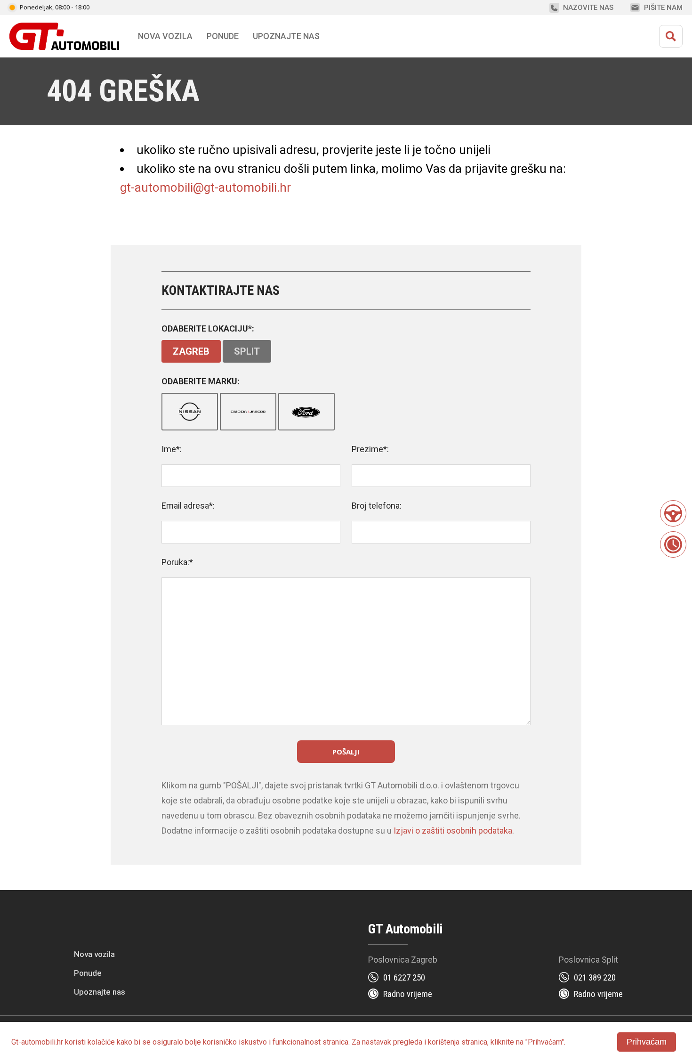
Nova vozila (165, 36)
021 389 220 (595, 977)
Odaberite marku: (200, 381)
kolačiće (101, 1042)
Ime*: (171, 449)
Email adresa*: (188, 506)
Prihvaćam (647, 1041)
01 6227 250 (404, 977)
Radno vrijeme (407, 994)
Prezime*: (370, 449)
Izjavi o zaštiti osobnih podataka (453, 830)
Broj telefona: (377, 506)
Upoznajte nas (99, 992)
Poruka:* (177, 562)
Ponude (88, 973)
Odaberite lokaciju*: (207, 328)
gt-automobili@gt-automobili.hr (205, 187)
